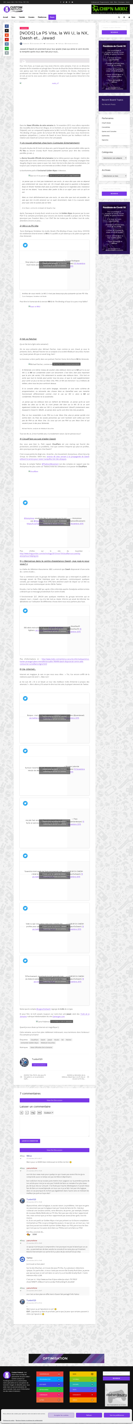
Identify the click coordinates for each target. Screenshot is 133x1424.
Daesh (43, 1040)
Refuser (89, 1415)
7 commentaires (50, 43)
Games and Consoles (109, 131)
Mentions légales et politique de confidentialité (29, 1420)
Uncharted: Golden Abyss (29, 1043)
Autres (128, 2)
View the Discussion (54, 1100)
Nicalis (56, 1040)
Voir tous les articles (39, 1065)
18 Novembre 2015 (71, 718)
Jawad (50, 1040)
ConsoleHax (106, 127)
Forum (52, 17)
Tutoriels (22, 17)
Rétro (115, 2)
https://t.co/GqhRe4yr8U (37, 524)
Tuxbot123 (26, 43)
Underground (95, 2)
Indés (111, 2)
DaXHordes (106, 136)
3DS (4, 2)
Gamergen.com (58, 1016)
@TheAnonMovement (50, 464)
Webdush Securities (48, 1043)
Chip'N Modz (106, 123)
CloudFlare (34, 1040)
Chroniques (121, 2)
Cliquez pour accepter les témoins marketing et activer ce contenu (54, 265)
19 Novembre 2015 (75, 524)
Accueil (5, 17)
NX (62, 1040)
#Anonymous (29, 518)
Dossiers (31, 17)
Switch (8, 2)
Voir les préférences (117, 1415)
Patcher (68, 1040)
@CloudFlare (39, 521)
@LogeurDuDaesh (43, 1009)
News (13, 17)
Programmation (104, 2)
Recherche (114, 32)
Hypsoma (105, 140)
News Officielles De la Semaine (41, 1047)
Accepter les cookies (61, 1415)
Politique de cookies (9, 1420)
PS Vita (20, 2)
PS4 (16, 2)
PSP (24, 2)
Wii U (12, 2)
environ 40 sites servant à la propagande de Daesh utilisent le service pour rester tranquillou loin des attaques (54, 457)
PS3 (27, 2)
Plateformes (42, 17)
